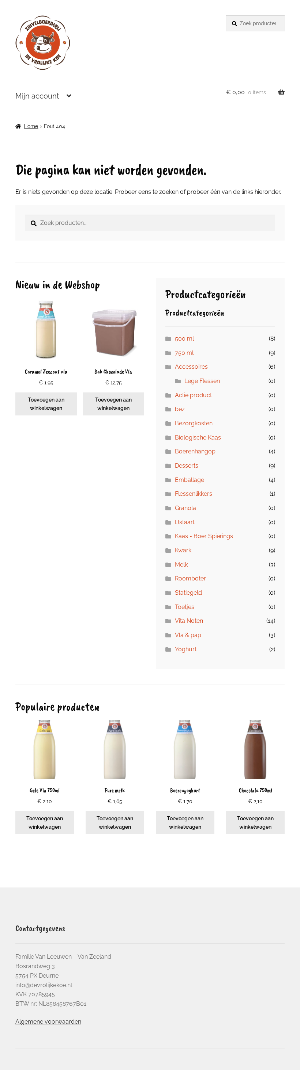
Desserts (186, 465)
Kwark (183, 550)
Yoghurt (185, 649)
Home (31, 126)
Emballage (189, 479)
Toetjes (184, 606)
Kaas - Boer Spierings (204, 536)
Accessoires (191, 366)
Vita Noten (189, 620)
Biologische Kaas (198, 437)
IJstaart (185, 522)
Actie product (193, 395)
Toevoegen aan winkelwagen (46, 404)
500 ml (184, 338)
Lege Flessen (202, 380)
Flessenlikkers (193, 493)
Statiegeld (188, 592)
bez (180, 409)
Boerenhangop (195, 451)
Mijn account (37, 96)
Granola (185, 508)
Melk (181, 564)
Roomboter (190, 578)
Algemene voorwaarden (48, 1021)
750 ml (184, 352)
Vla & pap (188, 635)
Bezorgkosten (194, 423)
